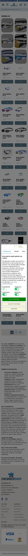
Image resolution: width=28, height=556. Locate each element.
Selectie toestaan (14, 304)
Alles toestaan (14, 299)
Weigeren (14, 309)
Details (16, 251)
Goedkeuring (7, 251)
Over (23, 251)
